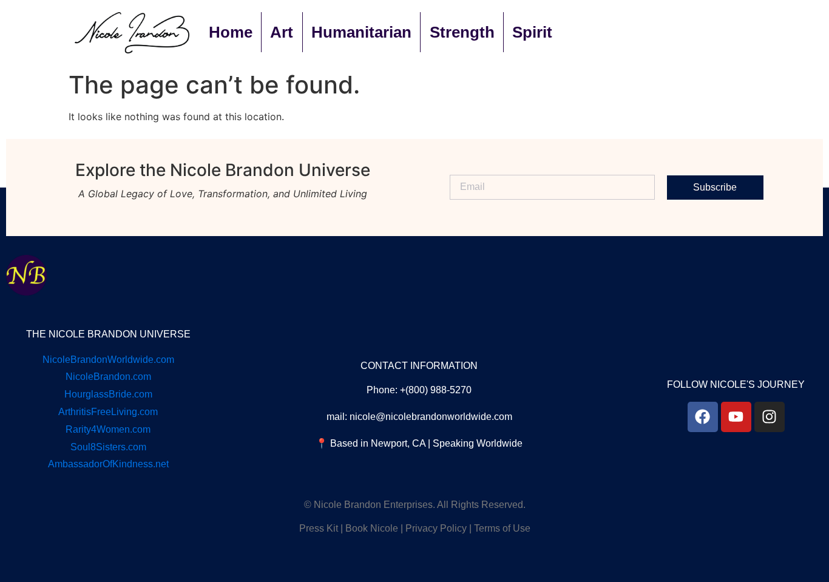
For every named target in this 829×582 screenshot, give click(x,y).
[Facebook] (703, 417)
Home (230, 32)
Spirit (532, 32)
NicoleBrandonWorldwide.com (108, 359)
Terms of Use (502, 528)
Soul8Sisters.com (108, 447)
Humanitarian (361, 32)
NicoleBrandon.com (108, 376)
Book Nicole (371, 528)
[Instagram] (769, 417)
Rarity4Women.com (108, 429)
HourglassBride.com (108, 394)
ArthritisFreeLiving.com (108, 412)
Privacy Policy (436, 528)
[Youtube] (736, 417)
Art (281, 32)
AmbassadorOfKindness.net (108, 464)
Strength (462, 32)
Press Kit (318, 528)
